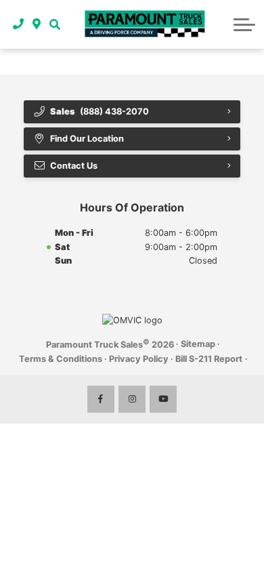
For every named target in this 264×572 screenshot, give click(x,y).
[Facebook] (100, 399)
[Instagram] (132, 399)
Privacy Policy (139, 359)
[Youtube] (163, 399)
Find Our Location (87, 139)
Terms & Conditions (60, 359)
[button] (54, 24)
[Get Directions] (36, 24)
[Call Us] (18, 24)
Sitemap (198, 344)
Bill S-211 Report (208, 359)
